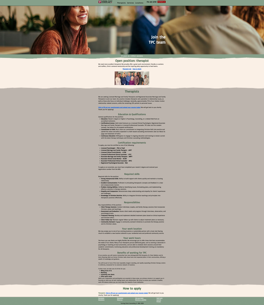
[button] (121, 2)
